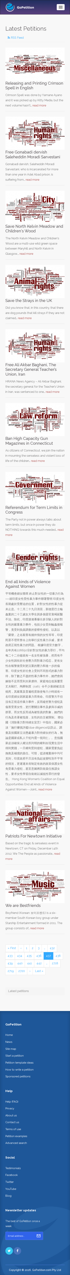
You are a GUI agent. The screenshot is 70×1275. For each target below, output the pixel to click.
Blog (8, 1195)
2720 (21, 971)
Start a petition (14, 1055)
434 (19, 956)
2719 (11, 971)
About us (11, 1115)
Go (39, 1235)
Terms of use (13, 1129)
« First (12, 948)
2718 (55, 963)
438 (58, 956)
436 (38, 956)
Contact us (12, 1122)
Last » (39, 971)
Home (9, 1034)
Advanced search (16, 1142)
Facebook (11, 1174)
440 (20, 963)
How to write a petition (19, 1069)
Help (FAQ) (11, 1101)
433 (10, 956)
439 (10, 963)
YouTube (10, 1188)
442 (39, 963)
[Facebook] (17, 1251)
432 (52, 948)
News (8, 1041)
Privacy (9, 1108)
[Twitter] (9, 1251)
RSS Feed (17, 37)
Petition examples (16, 1136)
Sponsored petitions (17, 1076)
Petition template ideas (19, 1062)
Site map (10, 1048)
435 (29, 956)
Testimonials (13, 1168)
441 (29, 963)
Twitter (9, 1181)
